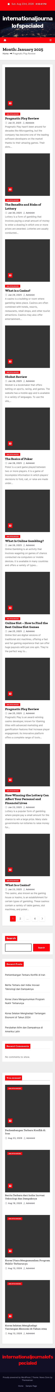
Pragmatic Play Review (22, 118)
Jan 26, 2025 (15, 545)
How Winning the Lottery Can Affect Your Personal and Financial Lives (27, 799)
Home (6, 53)
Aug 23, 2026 (15, 1138)
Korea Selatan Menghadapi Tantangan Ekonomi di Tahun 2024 (26, 1327)
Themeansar (27, 1380)
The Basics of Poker (19, 459)
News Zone (44, 1377)
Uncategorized (12, 114)
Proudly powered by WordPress (17, 1377)
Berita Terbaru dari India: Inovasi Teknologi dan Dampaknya (25, 1197)
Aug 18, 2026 (15, 1203)
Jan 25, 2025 (15, 631)
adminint (29, 123)
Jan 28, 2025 (15, 381)
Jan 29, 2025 (15, 295)
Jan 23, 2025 (15, 807)
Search (11, 938)
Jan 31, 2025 (15, 123)
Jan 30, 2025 (15, 213)
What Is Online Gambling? (24, 541)
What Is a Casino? (18, 885)
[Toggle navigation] (50, 40)
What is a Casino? (17, 290)
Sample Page (31, 1386)
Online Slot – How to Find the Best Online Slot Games (26, 625)
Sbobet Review (16, 377)
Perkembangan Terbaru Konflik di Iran (25, 974)
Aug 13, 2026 (15, 1268)
